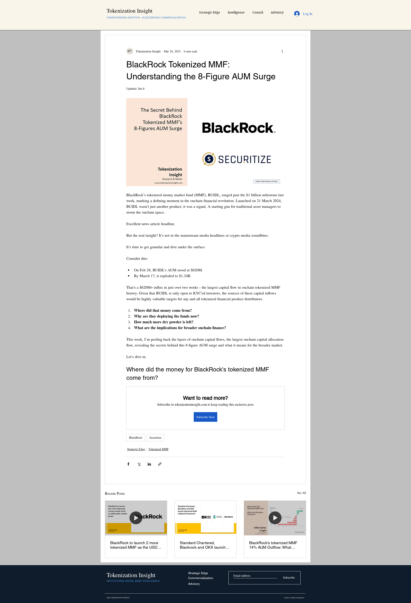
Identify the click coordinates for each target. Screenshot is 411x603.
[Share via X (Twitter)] (139, 464)
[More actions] (282, 51)
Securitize (155, 437)
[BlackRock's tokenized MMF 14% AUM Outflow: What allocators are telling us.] (275, 518)
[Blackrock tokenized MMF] (206, 518)
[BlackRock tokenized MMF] (136, 518)
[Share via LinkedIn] (149, 464)
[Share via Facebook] (128, 464)
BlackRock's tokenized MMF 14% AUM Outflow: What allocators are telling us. (273, 545)
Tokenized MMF (159, 449)
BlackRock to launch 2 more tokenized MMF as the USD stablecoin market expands (134, 545)
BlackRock (135, 437)
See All (301, 493)
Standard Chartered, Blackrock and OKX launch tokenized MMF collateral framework (203, 545)
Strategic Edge (136, 449)
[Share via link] (160, 464)
